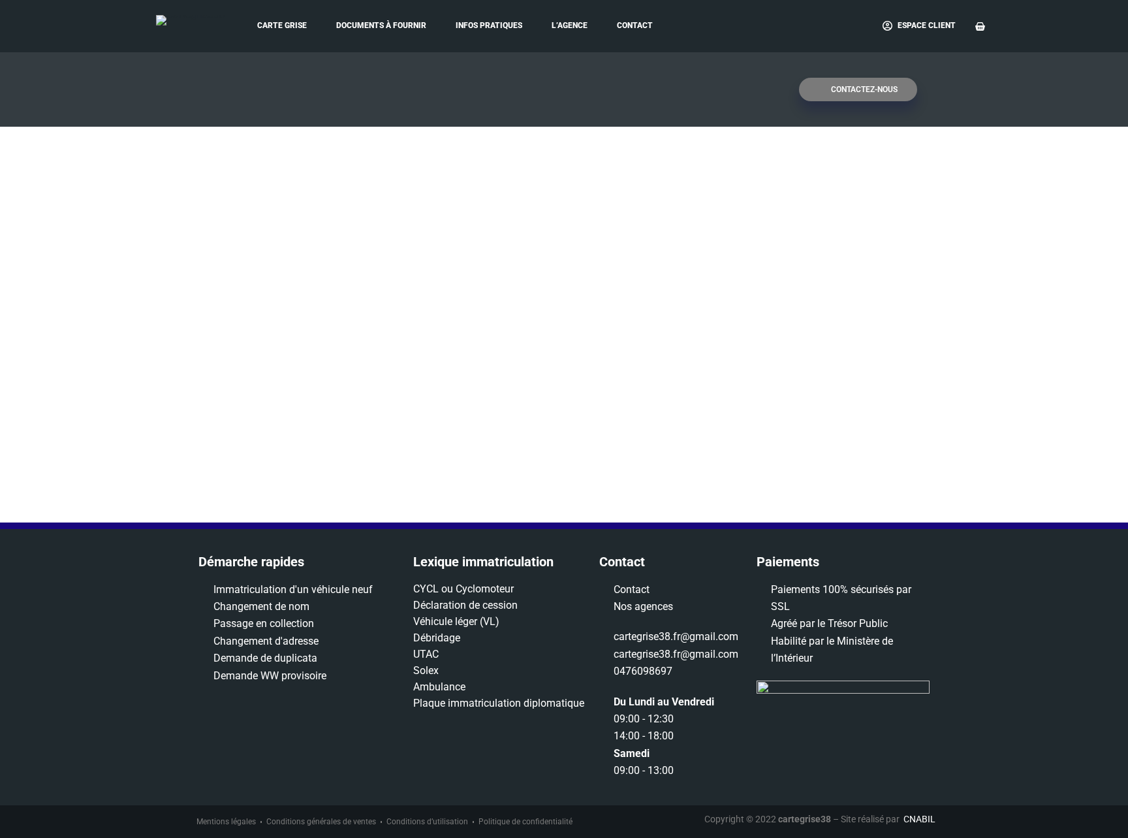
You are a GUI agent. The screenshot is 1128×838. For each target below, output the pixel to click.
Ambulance (439, 687)
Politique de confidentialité (525, 821)
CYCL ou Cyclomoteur (463, 589)
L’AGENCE (570, 25)
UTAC (426, 654)
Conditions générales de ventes (321, 821)
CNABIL (919, 819)
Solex (426, 670)
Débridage (436, 638)
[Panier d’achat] (980, 26)
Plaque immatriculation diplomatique (498, 703)
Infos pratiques (489, 25)
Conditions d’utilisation (427, 821)
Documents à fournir (381, 25)
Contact (635, 25)
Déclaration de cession (465, 605)
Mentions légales (226, 821)
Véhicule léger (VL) (456, 621)
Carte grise (282, 25)
